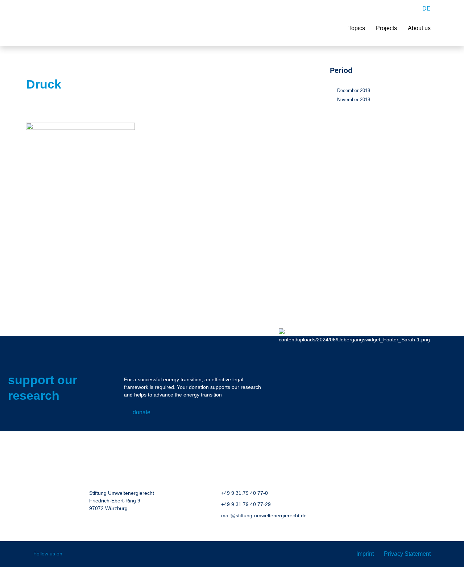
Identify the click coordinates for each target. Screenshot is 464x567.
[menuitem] (426, 8)
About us (419, 28)
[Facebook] (73, 554)
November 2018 (353, 99)
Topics (356, 28)
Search (410, 9)
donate (141, 412)
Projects (386, 28)
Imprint (365, 554)
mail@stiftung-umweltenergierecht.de (264, 515)
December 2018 (353, 90)
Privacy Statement (407, 554)
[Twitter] (104, 554)
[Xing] (89, 554)
